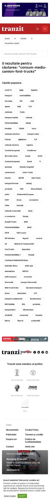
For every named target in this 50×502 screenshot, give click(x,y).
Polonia (8, 140)
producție (8, 189)
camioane (8, 112)
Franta (22, 112)
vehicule (29, 118)
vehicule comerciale (13, 211)
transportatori (10, 310)
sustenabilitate (25, 96)
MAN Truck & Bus (12, 288)
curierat (39, 238)
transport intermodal (28, 282)
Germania (8, 101)
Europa (25, 216)
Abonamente (12, 430)
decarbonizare (35, 299)
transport (8, 96)
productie (36, 304)
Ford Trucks (9, 249)
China (7, 205)
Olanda (28, 123)
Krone (19, 200)
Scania (27, 156)
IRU (21, 101)
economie (28, 277)
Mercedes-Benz (11, 156)
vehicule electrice (12, 145)
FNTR (7, 233)
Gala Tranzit (35, 178)
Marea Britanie (36, 189)
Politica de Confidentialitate (33, 440)
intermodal (9, 282)
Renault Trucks (10, 222)
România (8, 129)
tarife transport (10, 277)
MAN (26, 222)
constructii (24, 315)
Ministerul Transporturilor (24, 244)
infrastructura (28, 310)
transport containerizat (13, 299)
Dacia (30, 211)
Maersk (20, 321)
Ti (40, 161)
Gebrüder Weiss (11, 266)
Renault (31, 255)
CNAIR (21, 129)
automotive (21, 293)
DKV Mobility (9, 304)
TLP (35, 140)
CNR (21, 189)
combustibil (35, 321)
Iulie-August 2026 (26, 454)
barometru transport (34, 288)
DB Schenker (10, 238)
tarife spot (29, 266)
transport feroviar (11, 183)
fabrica (7, 321)
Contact (10, 446)
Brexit (29, 161)
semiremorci (10, 172)
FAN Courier (21, 233)
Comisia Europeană (12, 150)
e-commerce (10, 216)
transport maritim (11, 118)
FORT (7, 200)
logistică (34, 90)
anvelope (8, 167)
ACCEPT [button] (22, 496)
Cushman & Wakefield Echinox (16, 260)
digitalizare (22, 140)
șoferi (7, 194)
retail (32, 101)
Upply (21, 90)
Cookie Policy (32, 430)
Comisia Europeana (12, 161)
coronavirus (33, 200)
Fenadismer (31, 150)
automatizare (10, 271)
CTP (35, 293)
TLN (30, 107)
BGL (23, 304)
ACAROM (8, 315)
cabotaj (28, 183)
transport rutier (33, 134)
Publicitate (11, 434)
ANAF (29, 227)
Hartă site (30, 446)
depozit (25, 238)
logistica (30, 145)
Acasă (7, 39)
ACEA (40, 156)
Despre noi (11, 439)
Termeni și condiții (34, 434)
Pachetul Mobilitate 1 (13, 255)
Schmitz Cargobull (27, 167)
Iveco (34, 129)
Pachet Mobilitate (11, 123)
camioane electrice (12, 134)
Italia (19, 107)
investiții (20, 205)
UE (6, 244)
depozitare (26, 249)
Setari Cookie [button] (10, 496)
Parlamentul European (25, 194)
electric (8, 178)
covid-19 (8, 90)
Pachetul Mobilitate (12, 227)
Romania (39, 315)
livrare (7, 293)
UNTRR (21, 178)
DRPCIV (25, 271)
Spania (7, 107)
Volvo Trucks (28, 172)
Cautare (23, 39)
